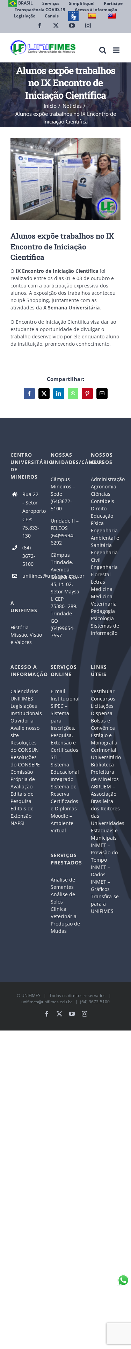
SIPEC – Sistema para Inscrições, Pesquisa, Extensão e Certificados (64, 728)
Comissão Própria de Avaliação (22, 779)
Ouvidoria (22, 720)
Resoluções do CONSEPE (25, 761)
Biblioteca (102, 764)
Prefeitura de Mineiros (105, 775)
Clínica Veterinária (64, 913)
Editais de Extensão (22, 812)
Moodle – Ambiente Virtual (62, 823)
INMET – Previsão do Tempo (104, 852)
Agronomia (103, 486)
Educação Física (102, 519)
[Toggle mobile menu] (117, 50)
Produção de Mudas (65, 927)
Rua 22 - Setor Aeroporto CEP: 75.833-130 (31, 515)
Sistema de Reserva (64, 790)
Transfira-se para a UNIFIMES (105, 903)
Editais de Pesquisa (22, 797)
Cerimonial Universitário (106, 753)
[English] (112, 16)
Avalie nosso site (24, 732)
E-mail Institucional (65, 695)
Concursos (103, 698)
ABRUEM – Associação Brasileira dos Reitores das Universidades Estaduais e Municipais (106, 812)
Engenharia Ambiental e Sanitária (105, 537)
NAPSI (18, 823)
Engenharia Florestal (104, 571)
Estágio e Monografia (104, 739)
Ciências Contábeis (102, 497)
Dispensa (101, 713)
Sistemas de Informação (105, 629)
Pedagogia (103, 611)
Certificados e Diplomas (64, 805)
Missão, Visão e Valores (25, 638)
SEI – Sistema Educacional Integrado (65, 768)
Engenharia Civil (104, 556)
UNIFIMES (31, 995)
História (19, 627)
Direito (99, 508)
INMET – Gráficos (100, 885)
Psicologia (102, 618)
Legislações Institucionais (25, 710)
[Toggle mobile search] (102, 50)
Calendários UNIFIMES (24, 695)
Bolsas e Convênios (103, 724)
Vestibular (103, 691)
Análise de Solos (63, 898)
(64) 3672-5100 (28, 556)
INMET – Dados (100, 871)
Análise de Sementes (63, 883)
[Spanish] (93, 16)
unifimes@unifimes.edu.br (31, 575)
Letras (98, 581)
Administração (106, 479)
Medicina (101, 589)
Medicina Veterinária (104, 600)
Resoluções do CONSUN (24, 746)
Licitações (102, 706)
